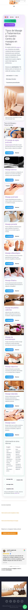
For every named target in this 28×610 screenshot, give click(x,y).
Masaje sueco (10, 423)
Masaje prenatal (11, 224)
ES (7, 17)
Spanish (18, 1)
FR (18, 17)
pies (15, 257)
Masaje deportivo (11, 367)
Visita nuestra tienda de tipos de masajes (9, 520)
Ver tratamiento (9, 152)
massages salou (9, 484)
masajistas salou (9, 488)
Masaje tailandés (11, 394)
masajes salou (20, 479)
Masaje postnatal (11, 197)
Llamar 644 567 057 (9, 24)
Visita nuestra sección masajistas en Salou (10, 512)
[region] (14, 597)
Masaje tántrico (11, 170)
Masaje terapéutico (9, 144)
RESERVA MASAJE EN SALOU (9, 533)
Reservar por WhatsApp (10, 20)
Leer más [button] (5, 562)
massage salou (9, 479)
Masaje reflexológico (12, 253)
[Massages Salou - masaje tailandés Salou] (14, 2)
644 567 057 (16, 493)
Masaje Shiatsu (10, 280)
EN (12, 17)
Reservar (17, 152)
